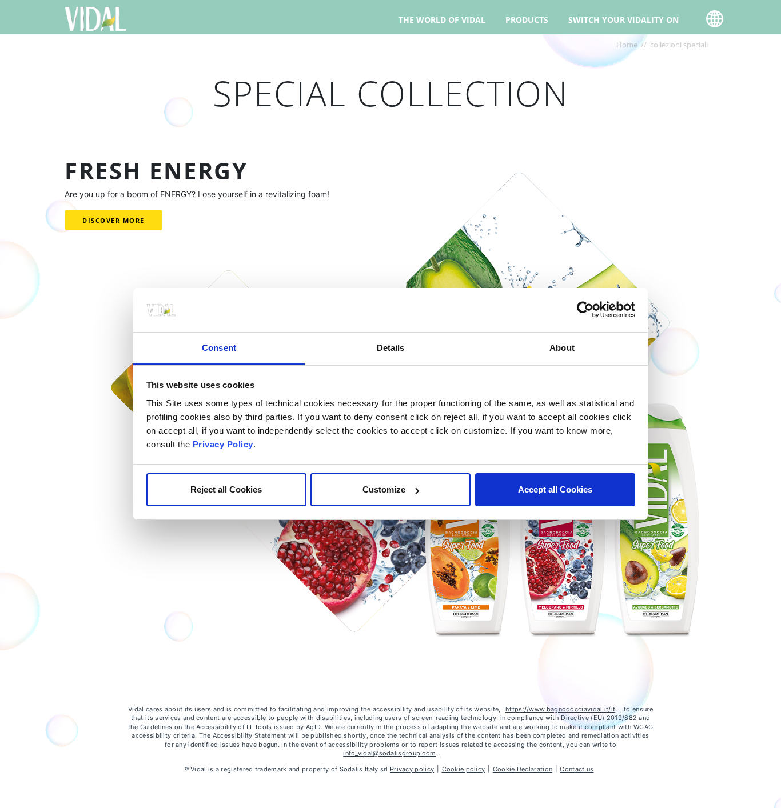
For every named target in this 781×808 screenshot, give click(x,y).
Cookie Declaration (522, 769)
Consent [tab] (219, 348)
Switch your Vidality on (623, 19)
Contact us (576, 769)
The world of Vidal (442, 19)
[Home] (95, 18)
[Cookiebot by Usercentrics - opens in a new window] (585, 310)
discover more (113, 220)
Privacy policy (412, 769)
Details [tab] (391, 348)
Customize (383, 489)
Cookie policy (463, 769)
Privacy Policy (223, 444)
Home (626, 44)
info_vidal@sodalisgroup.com (389, 753)
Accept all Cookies (555, 489)
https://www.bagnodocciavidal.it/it (560, 709)
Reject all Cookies (226, 489)
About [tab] (562, 348)
